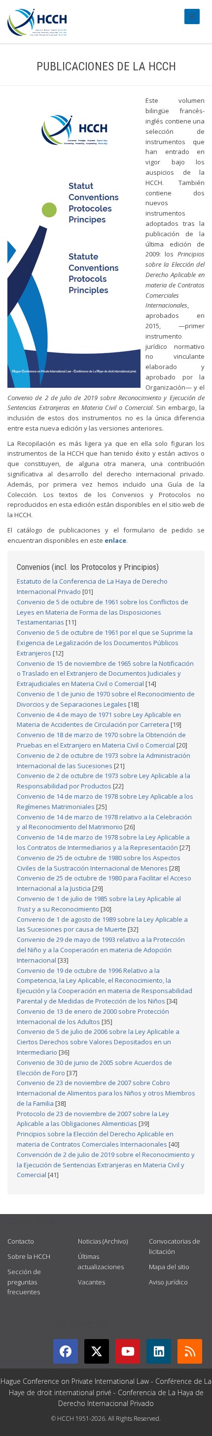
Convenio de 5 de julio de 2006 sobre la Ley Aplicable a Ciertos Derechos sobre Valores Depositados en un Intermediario (98, 1042)
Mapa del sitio (169, 1266)
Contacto (20, 1241)
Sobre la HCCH (28, 1256)
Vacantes (91, 1282)
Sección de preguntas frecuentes (24, 1282)
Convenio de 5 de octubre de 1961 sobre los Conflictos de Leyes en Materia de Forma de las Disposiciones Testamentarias (102, 612)
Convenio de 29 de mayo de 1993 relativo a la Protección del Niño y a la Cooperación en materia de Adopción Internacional (101, 950)
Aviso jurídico (168, 1282)
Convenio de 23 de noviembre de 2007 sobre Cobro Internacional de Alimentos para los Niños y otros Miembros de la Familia (106, 1093)
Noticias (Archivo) (103, 1241)
